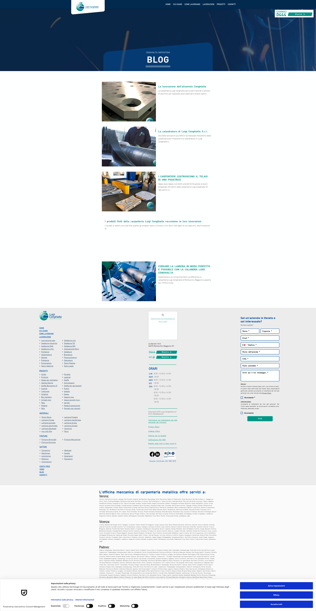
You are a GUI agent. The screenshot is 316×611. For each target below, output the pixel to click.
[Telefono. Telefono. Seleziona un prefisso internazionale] (244, 345)
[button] (208, 4)
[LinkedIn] (157, 454)
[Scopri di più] (163, 315)
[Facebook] (152, 454)
